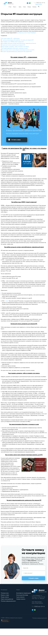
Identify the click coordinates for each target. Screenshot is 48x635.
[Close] (38, 301)
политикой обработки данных (27, 331)
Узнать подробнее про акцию (24, 326)
